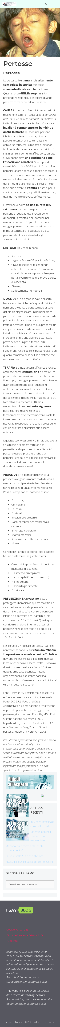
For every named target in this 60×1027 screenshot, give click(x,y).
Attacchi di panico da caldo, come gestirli (29, 861)
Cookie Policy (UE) (17, 929)
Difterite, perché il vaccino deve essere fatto (40, 836)
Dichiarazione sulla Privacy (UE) (24, 935)
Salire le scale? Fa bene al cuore (24, 856)
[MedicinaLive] (9, 4)
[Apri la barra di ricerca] (46, 4)
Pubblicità (12, 941)
